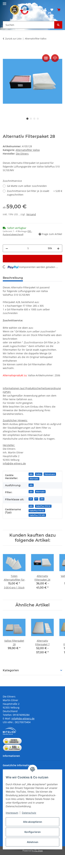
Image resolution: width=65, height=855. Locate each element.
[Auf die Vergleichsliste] (46, 58)
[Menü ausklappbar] (4, 2)
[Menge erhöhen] (58, 248)
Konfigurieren (32, 831)
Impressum (12, 812)
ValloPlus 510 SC (43, 506)
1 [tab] (27, 119)
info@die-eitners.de (14, 463)
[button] (45, 9)
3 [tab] (34, 119)
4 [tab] (38, 119)
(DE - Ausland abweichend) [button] (17, 233)
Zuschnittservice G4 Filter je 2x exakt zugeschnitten (34, 192)
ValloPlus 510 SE (36, 510)
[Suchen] (58, 25)
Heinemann (50, 474)
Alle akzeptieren (32, 821)
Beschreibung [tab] (13, 277)
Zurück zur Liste (13, 38)
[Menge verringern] (7, 248)
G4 (30, 499)
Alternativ (33, 478)
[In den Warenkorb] (5, 49)
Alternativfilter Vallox (28, 150)
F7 (36, 499)
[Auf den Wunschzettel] (55, 58)
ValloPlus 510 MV (37, 515)
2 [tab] (31, 119)
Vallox (38, 474)
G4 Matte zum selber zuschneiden (27, 186)
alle (31, 474)
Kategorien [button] (11, 670)
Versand (31, 214)
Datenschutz (29, 812)
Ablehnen (32, 842)
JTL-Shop (38, 850)
